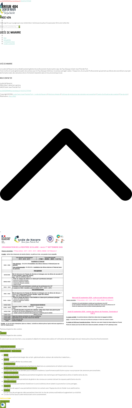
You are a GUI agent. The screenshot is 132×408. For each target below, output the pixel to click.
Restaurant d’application (12, 26)
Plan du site (124, 94)
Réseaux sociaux (10, 381)
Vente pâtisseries (10, 28)
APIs (6, 355)
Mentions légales (54, 94)
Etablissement (9, 22)
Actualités (7, 32)
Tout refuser (16, 351)
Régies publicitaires (11, 377)
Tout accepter (5, 351)
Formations (7, 24)
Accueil (6, 20)
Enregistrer (5, 401)
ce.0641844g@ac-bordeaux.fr (10, 91)
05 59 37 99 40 (26, 91)
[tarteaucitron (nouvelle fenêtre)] (5, 399)
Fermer (3, 333)
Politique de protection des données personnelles (78, 94)
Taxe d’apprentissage (11, 30)
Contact (6, 36)
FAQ (5, 34)
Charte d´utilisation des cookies (108, 94)
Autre (6, 359)
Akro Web (12, 96)
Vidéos (6, 390)
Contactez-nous (9, 42)
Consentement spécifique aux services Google (20, 368)
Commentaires (9, 364)
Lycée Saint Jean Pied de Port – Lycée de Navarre (30, 94)
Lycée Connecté (9, 44)
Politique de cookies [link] (8, 346)
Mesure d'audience (11, 373)
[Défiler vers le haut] (66, 230)
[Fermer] (0, 331)
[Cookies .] (3, 405)
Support (7, 386)
